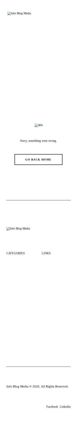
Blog (45, 269)
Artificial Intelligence (20, 321)
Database (12, 277)
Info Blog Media (17, 386)
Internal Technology (20, 297)
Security (12, 261)
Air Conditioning (18, 305)
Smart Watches (16, 313)
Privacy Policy (51, 293)
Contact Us (49, 285)
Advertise (48, 277)
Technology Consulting (14, 287)
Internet (11, 269)
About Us (48, 261)
